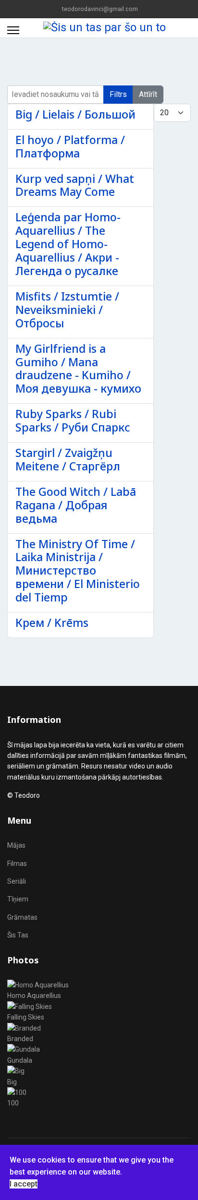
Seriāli (16, 881)
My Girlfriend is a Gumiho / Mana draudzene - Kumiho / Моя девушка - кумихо (78, 368)
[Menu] (13, 30)
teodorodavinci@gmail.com (100, 8)
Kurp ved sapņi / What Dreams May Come (74, 185)
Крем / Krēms (51, 622)
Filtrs (118, 94)
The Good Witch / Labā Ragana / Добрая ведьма (75, 505)
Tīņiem (17, 899)
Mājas (16, 845)
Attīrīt (148, 94)
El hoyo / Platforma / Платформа (70, 146)
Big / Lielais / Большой (75, 114)
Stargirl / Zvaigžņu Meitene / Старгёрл (67, 459)
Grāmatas (22, 917)
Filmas (17, 863)
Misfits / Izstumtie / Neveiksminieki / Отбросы (67, 309)
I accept (23, 1183)
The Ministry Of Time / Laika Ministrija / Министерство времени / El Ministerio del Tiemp (77, 570)
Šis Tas (17, 935)
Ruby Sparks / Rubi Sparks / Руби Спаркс (72, 420)
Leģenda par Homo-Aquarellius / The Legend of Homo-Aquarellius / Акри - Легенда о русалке (68, 243)
